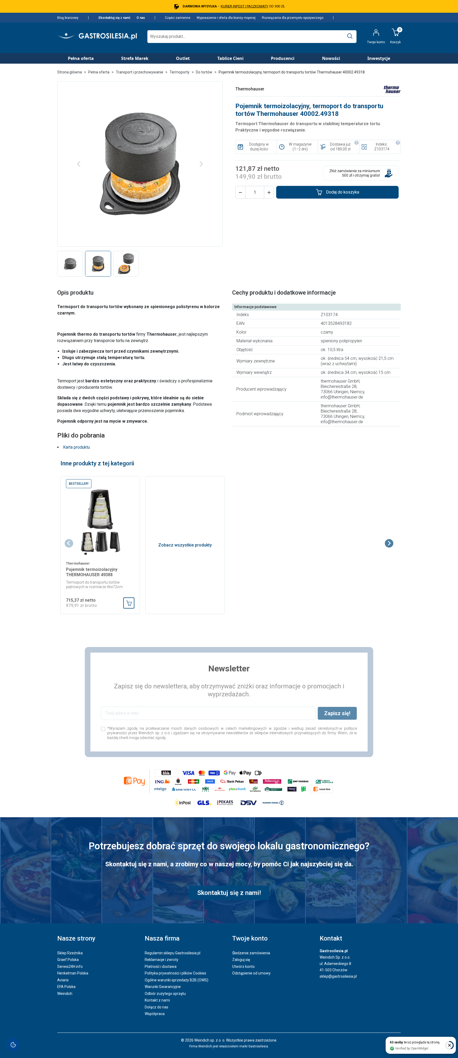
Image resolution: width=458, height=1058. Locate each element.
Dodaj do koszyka (342, 192)
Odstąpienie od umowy (251, 973)
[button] (240, 192)
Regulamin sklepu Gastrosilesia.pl (172, 953)
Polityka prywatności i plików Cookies (175, 973)
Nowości (331, 58)
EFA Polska (66, 987)
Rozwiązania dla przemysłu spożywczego (292, 17)
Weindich (64, 993)
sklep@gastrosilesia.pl (338, 976)
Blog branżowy (67, 17)
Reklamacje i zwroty (161, 960)
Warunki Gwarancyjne (163, 987)
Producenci (282, 58)
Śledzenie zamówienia (251, 953)
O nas (140, 17)
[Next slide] (389, 543)
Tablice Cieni (230, 58)
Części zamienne (177, 17)
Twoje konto (250, 938)
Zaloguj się (241, 960)
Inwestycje (378, 58)
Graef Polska (68, 960)
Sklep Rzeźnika (70, 953)
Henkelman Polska (72, 973)
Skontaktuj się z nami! (229, 893)
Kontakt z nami (157, 1000)
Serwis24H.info (70, 966)
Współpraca (155, 1014)
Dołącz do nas (156, 1007)
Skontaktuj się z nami (114, 17)
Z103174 (381, 149)
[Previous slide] (69, 543)
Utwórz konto (243, 966)
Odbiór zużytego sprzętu (165, 993)
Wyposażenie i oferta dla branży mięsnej (226, 17)
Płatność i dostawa (161, 966)
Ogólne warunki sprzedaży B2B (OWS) (176, 980)
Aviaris (63, 980)
